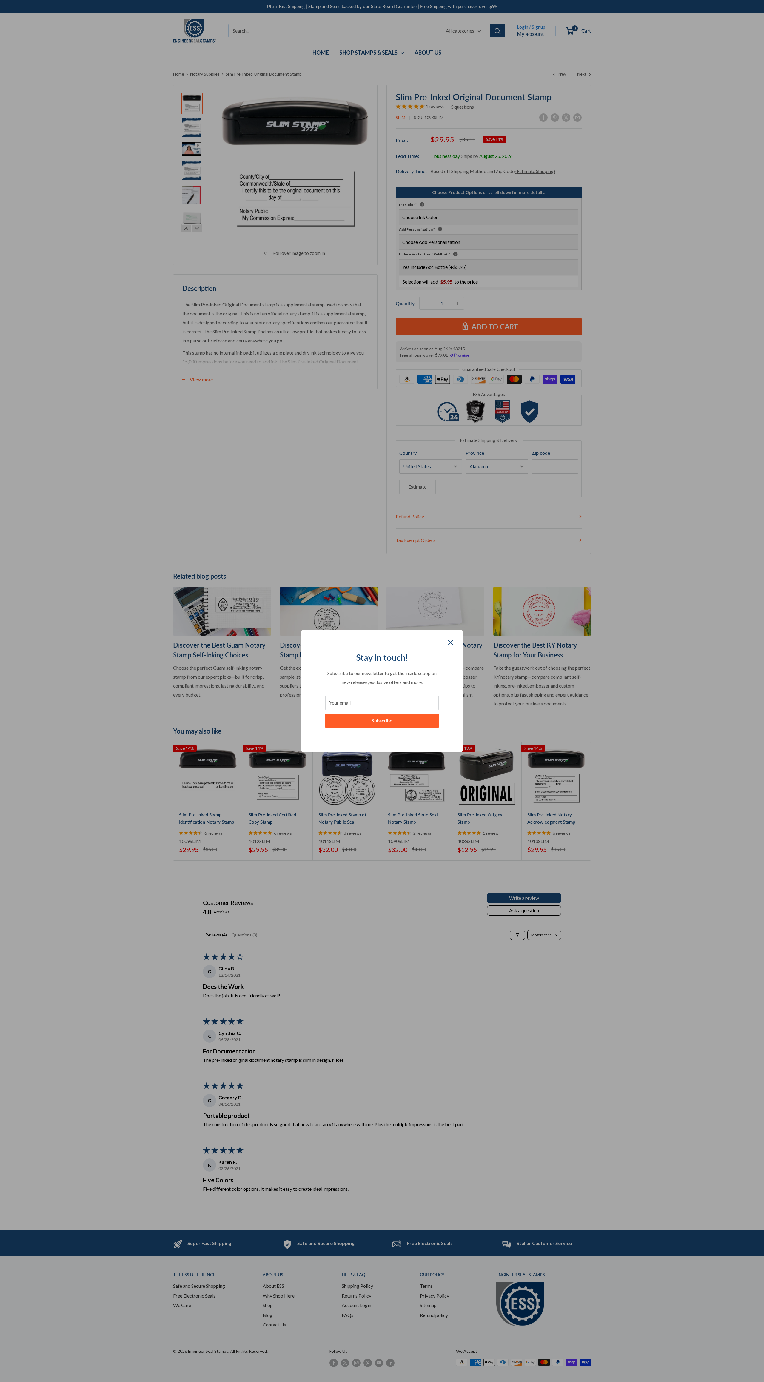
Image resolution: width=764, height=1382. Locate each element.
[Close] (451, 641)
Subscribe (382, 720)
